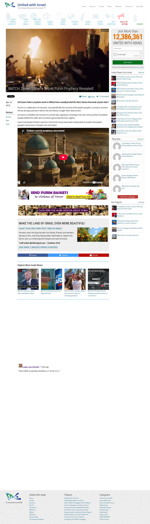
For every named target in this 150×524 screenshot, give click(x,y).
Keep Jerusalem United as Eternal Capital (77, 512)
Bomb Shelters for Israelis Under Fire (76, 515)
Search (138, 6)
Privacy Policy (33, 517)
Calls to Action (104, 519)
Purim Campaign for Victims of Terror (76, 505)
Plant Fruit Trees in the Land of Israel (76, 510)
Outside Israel (104, 510)
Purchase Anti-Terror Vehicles (74, 517)
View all (141, 72)
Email (83, 96)
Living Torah (104, 515)
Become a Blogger (127, 197)
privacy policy (139, 67)
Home (84, 6)
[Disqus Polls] (63, 331)
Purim (7, 124)
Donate (101, 6)
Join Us (31, 505)
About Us (93, 6)
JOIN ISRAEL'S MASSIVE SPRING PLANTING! (38, 247)
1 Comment (104, 96)
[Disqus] (63, 392)
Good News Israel (105, 507)
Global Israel (104, 505)
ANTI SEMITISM (105, 517)
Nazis (7, 120)
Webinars (119, 6)
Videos (110, 6)
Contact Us (129, 6)
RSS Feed (32, 515)
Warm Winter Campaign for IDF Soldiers (77, 503)
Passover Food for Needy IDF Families (76, 507)
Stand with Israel (105, 500)
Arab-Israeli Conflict (106, 498)
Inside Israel (103, 512)
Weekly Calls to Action (71, 498)
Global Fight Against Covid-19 (74, 500)
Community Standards (36, 519)
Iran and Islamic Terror (107, 503)
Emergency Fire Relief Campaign (75, 519)
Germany (8, 117)
